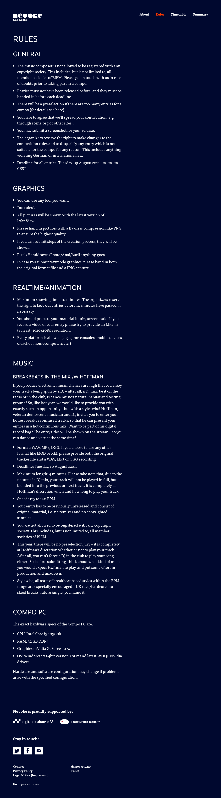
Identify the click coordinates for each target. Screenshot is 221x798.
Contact (18, 766)
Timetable (178, 14)
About (144, 14)
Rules (160, 14)
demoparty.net (81, 766)
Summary (200, 14)
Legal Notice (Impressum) (30, 775)
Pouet (75, 770)
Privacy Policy (23, 770)
